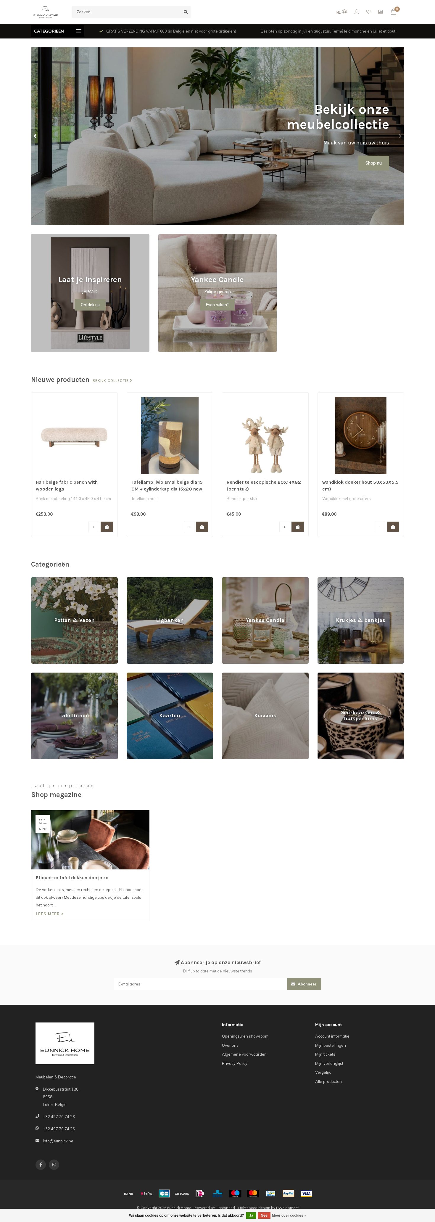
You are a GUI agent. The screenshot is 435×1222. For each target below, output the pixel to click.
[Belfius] (146, 1193)
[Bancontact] (270, 1193)
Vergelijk (323, 1072)
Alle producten (328, 1081)
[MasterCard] (253, 1193)
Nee (264, 1215)
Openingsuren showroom (245, 1036)
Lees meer (48, 913)
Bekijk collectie (111, 381)
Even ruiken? (217, 304)
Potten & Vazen (45, 580)
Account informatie (332, 1036)
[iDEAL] (199, 1193)
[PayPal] (288, 1193)
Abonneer (307, 984)
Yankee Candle (235, 580)
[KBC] (217, 1193)
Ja (251, 1215)
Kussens (229, 675)
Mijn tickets (325, 1054)
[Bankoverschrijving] (128, 1193)
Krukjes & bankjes (334, 580)
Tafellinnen (41, 675)
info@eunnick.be (58, 1141)
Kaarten (134, 675)
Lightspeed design (254, 1207)
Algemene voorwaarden (244, 1054)
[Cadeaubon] (182, 1193)
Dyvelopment (287, 1207)
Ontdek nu (90, 304)
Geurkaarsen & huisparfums (343, 675)
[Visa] (306, 1193)
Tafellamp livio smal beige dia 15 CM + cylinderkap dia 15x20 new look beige (167, 489)
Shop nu (373, 163)
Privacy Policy (234, 1063)
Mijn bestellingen (330, 1045)
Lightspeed (225, 1207)
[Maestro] (235, 1193)
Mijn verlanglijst (329, 1063)
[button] (35, 136)
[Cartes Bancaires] (164, 1193)
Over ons (230, 1045)
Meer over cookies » (289, 1215)
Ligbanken (136, 580)
